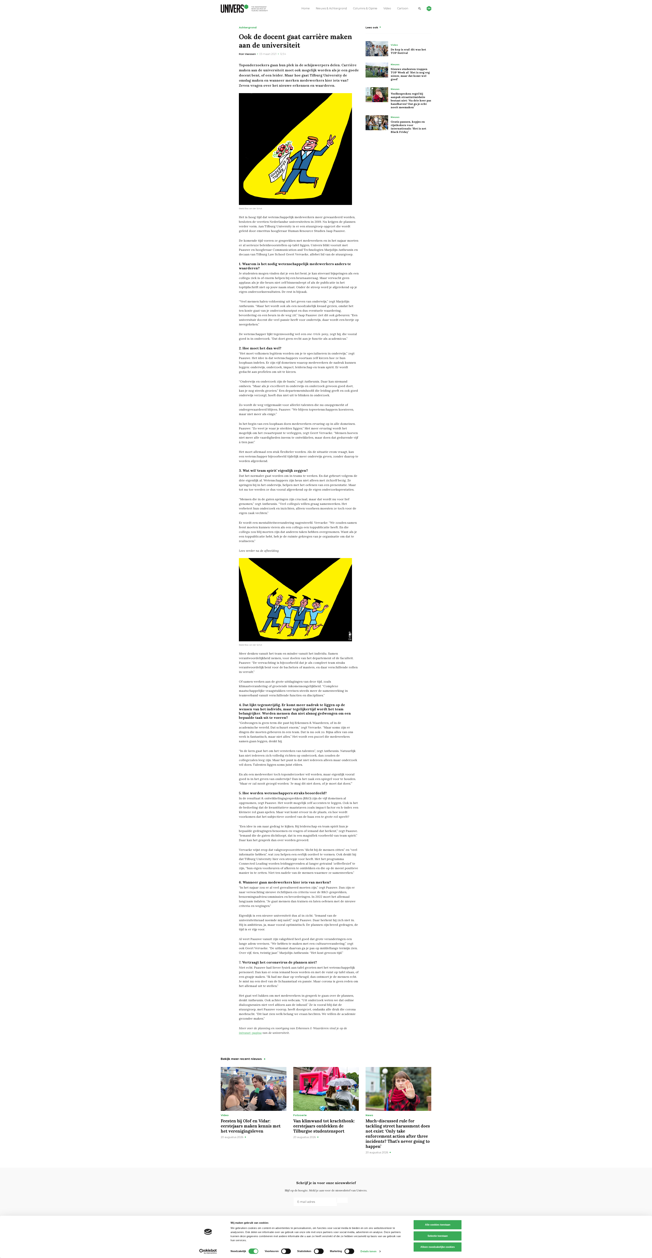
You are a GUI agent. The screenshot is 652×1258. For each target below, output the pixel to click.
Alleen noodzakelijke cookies (437, 1246)
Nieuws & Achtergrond (331, 8)
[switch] (286, 1251)
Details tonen (368, 1251)
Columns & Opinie (365, 8)
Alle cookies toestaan (437, 1224)
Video (387, 8)
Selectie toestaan (438, 1235)
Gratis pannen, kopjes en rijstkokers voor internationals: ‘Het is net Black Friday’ (408, 127)
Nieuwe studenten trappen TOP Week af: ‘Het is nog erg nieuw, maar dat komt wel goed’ (410, 74)
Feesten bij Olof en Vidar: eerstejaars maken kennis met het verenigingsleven (250, 1126)
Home (305, 8)
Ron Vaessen (247, 54)
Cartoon (402, 8)
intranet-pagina (250, 1033)
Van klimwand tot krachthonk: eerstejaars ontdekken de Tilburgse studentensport (324, 1126)
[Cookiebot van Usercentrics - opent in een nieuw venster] (208, 1251)
